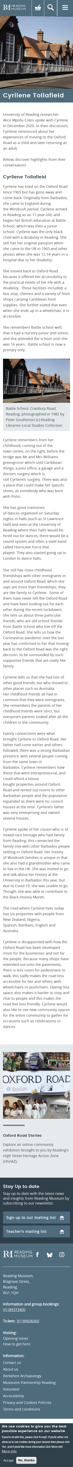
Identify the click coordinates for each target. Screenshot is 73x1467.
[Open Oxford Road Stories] (36, 1085)
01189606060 (28, 1321)
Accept (8, 1460)
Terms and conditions (21, 1409)
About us (10, 1369)
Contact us (12, 1362)
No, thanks (26, 1460)
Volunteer (11, 1389)
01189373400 (14, 1309)
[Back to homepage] (14, 8)
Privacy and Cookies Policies (27, 1402)
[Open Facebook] (37, 1255)
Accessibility (13, 1395)
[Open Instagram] (62, 1255)
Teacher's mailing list (26, 1231)
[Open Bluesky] (49, 1255)
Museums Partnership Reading (29, 1382)
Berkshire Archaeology (22, 1375)
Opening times (15, 1338)
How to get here (16, 1344)
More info (9, 1451)
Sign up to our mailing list (31, 1217)
